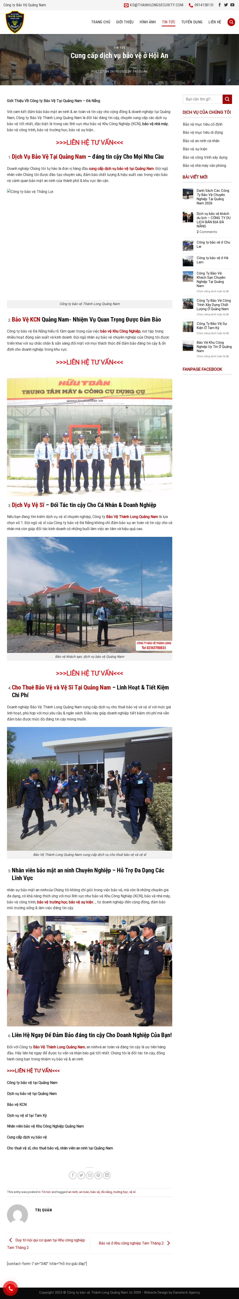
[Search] (231, 22)
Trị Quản (140, 71)
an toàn (84, 1192)
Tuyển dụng (191, 22)
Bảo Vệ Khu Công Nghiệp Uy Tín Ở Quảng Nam (214, 346)
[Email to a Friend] (90, 1175)
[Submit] (227, 99)
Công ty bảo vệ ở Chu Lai (213, 244)
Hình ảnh (148, 22)
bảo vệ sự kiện (81, 902)
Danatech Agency (186, 1293)
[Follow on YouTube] (232, 5)
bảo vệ (95, 1192)
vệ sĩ (132, 1192)
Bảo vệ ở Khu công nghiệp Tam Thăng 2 (132, 1243)
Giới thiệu (125, 22)
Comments (207, 232)
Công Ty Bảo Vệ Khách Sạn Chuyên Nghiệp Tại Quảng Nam (211, 279)
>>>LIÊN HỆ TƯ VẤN (84, 673)
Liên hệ (214, 22)
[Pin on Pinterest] (98, 1175)
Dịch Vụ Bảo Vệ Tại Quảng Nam (49, 156)
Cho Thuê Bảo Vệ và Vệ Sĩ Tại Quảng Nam (61, 687)
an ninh (73, 1192)
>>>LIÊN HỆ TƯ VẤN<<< (89, 142)
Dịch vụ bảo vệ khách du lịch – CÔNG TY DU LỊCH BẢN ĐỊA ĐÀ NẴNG (214, 220)
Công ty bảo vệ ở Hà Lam (212, 260)
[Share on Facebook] (73, 1175)
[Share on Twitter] (81, 1175)
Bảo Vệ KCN (26, 319)
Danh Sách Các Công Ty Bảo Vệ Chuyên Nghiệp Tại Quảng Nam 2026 (213, 197)
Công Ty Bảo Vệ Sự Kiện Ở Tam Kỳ (212, 326)
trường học (120, 1192)
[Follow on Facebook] (220, 5)
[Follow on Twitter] (226, 5)
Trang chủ (100, 22)
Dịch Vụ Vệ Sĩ (28, 504)
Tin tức (168, 22)
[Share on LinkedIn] (107, 1175)
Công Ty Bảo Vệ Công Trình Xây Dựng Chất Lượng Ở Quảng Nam (214, 304)
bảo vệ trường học (52, 902)
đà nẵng (106, 1192)
